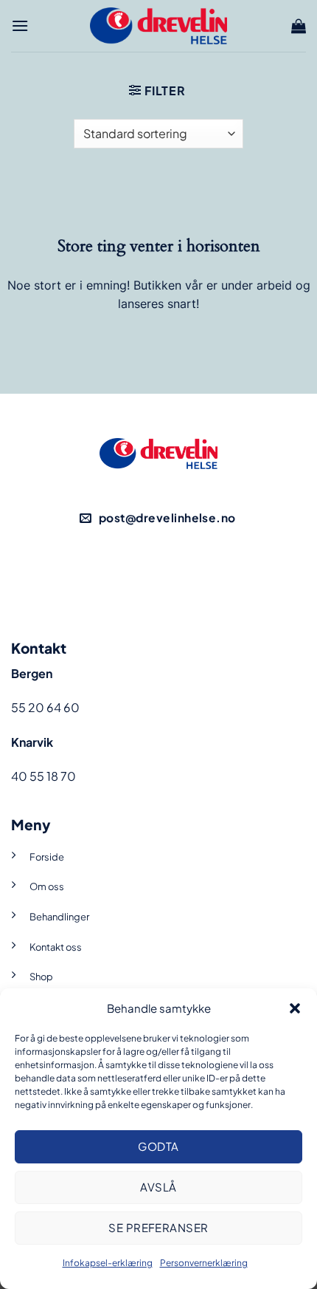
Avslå (158, 1187)
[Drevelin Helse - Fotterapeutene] (158, 25)
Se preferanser (158, 1227)
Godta (158, 1146)
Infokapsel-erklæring (108, 1262)
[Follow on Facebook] (133, 574)
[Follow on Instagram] (184, 574)
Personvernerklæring (204, 1262)
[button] (295, 1008)
